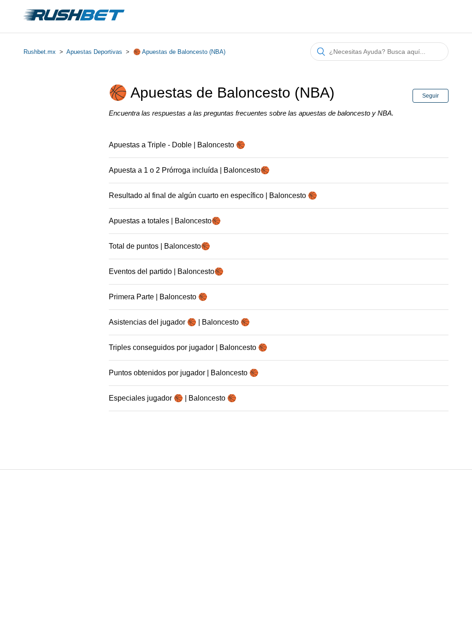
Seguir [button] (430, 96)
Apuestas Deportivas (94, 51)
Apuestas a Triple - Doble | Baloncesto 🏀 (177, 145)
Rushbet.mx (40, 51)
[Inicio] (74, 21)
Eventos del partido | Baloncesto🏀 (166, 271)
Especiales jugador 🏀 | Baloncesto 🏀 (172, 398)
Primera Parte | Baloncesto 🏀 (158, 297)
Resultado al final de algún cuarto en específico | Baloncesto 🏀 (213, 195)
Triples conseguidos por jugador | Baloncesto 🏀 (188, 347)
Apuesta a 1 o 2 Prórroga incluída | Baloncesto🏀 (189, 170)
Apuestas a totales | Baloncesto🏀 (165, 221)
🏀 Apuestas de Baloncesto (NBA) (179, 51)
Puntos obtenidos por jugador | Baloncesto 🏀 (184, 373)
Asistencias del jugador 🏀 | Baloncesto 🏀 (179, 322)
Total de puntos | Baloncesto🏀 (159, 246)
